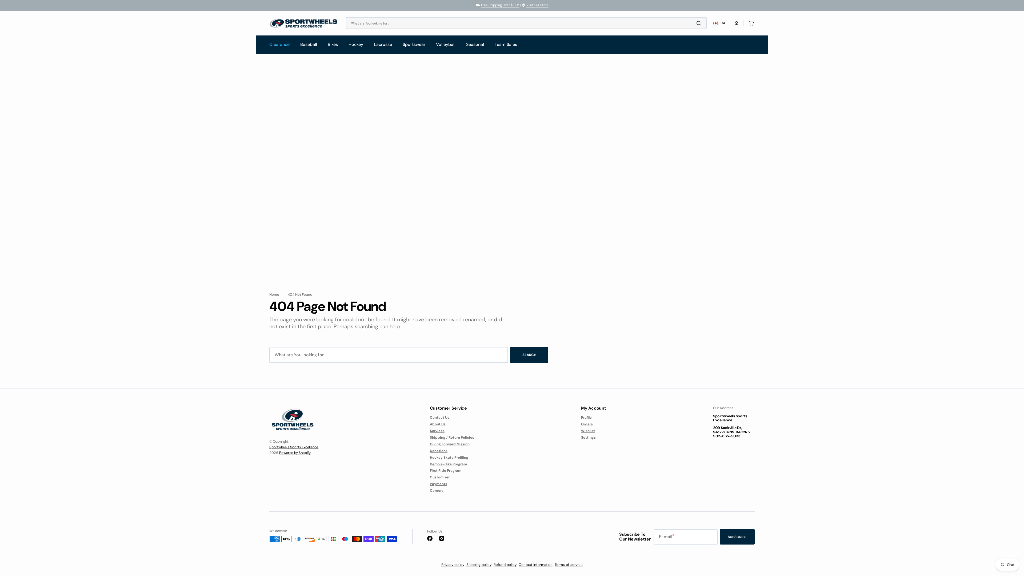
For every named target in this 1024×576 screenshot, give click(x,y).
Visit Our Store (537, 5)
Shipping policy (478, 564)
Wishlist (588, 431)
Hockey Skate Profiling (449, 457)
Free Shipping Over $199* (500, 5)
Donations (438, 451)
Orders (587, 424)
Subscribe (737, 537)
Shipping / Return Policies (452, 437)
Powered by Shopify (295, 452)
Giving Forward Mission (450, 444)
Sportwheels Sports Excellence (293, 447)
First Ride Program (445, 470)
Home (274, 295)
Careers (436, 490)
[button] (736, 23)
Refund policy (505, 564)
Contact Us (439, 417)
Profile (586, 417)
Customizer (440, 477)
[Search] (700, 23)
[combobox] (526, 23)
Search (529, 355)
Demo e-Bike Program (448, 464)
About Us (438, 424)
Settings (588, 437)
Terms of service (569, 564)
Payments (438, 484)
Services (437, 431)
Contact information (536, 564)
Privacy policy (452, 564)
